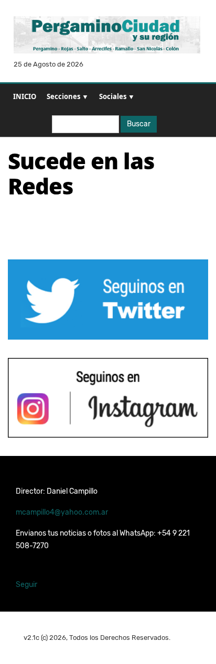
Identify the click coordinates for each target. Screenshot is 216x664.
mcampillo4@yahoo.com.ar (62, 512)
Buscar (138, 123)
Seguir (26, 584)
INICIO (24, 96)
